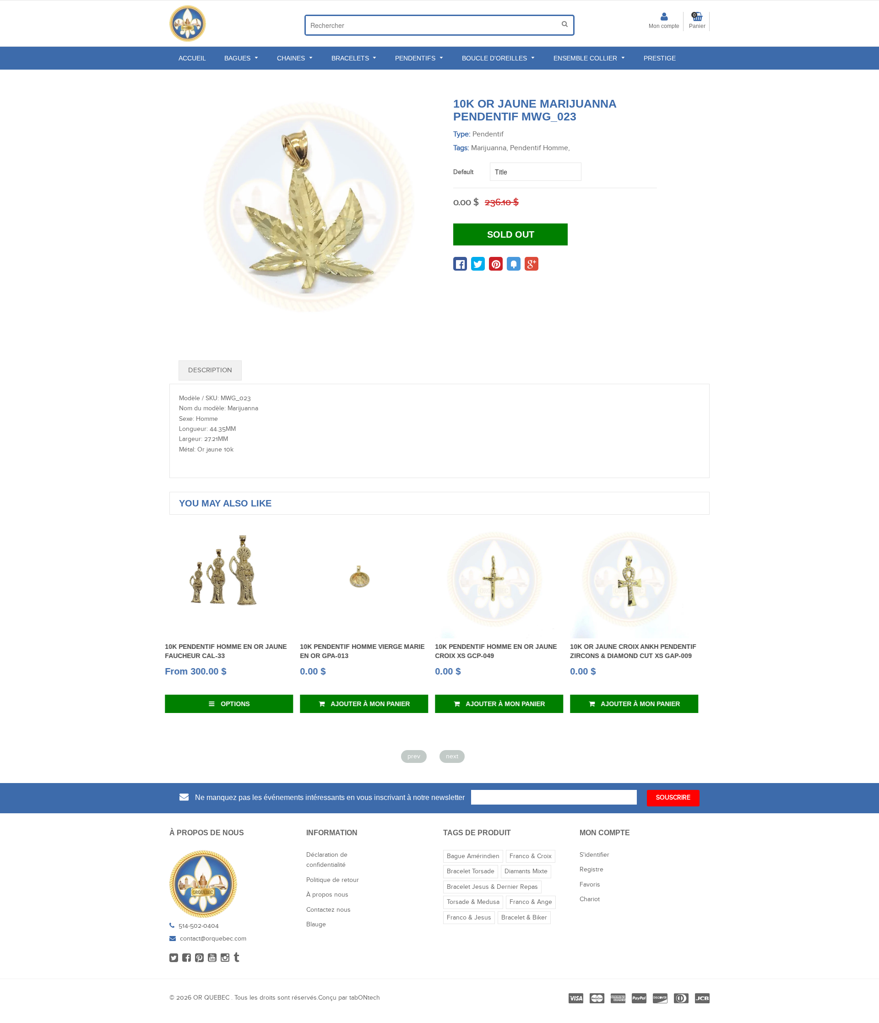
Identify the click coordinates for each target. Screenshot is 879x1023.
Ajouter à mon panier (239, 703)
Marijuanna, (489, 148)
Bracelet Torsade (470, 871)
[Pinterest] (199, 958)
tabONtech (364, 997)
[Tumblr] (236, 958)
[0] (460, 264)
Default (463, 172)
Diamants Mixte (526, 871)
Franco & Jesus (469, 917)
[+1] (531, 264)
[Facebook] (186, 958)
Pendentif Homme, (540, 148)
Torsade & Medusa (473, 902)
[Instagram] (225, 958)
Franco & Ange (531, 902)
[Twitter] (173, 958)
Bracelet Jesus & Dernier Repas (492, 887)
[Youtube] (212, 958)
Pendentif (488, 134)
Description (210, 370)
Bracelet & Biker (524, 917)
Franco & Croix (531, 856)
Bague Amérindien (473, 856)
